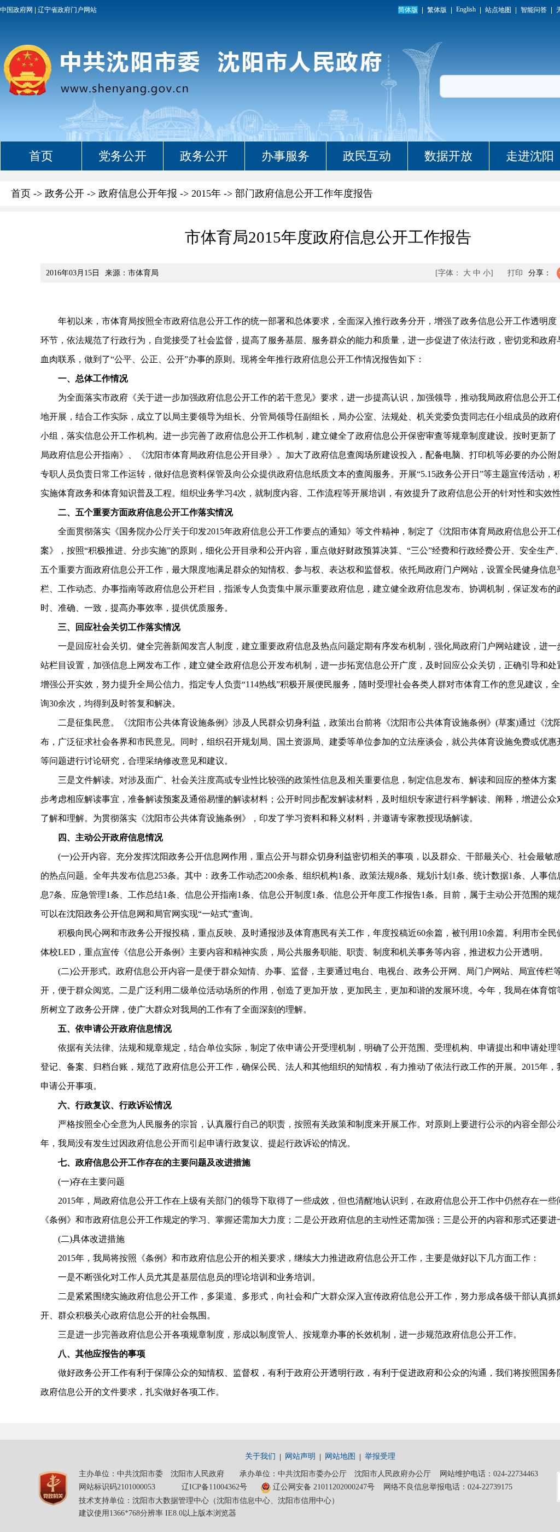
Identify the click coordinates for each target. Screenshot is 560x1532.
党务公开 (122, 156)
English (466, 9)
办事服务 (285, 156)
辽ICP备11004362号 (214, 1487)
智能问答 (534, 10)
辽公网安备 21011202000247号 (324, 1487)
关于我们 (260, 1456)
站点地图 (498, 10)
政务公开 (204, 156)
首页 (41, 156)
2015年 (206, 193)
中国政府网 (16, 10)
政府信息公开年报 (137, 193)
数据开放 (448, 156)
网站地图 (340, 1456)
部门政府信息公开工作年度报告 (304, 193)
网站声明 (300, 1456)
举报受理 (380, 1456)
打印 (515, 273)
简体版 (408, 10)
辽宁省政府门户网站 (67, 10)
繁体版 (437, 10)
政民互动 (367, 156)
